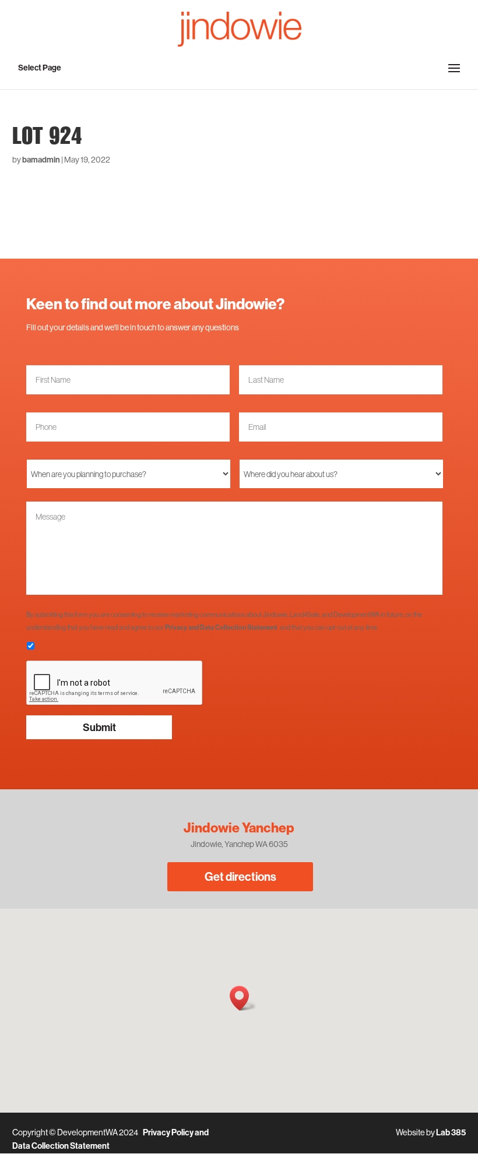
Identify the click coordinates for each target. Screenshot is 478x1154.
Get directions (240, 876)
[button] (243, 998)
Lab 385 (451, 1132)
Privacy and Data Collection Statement (221, 627)
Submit (99, 727)
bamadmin (41, 159)
